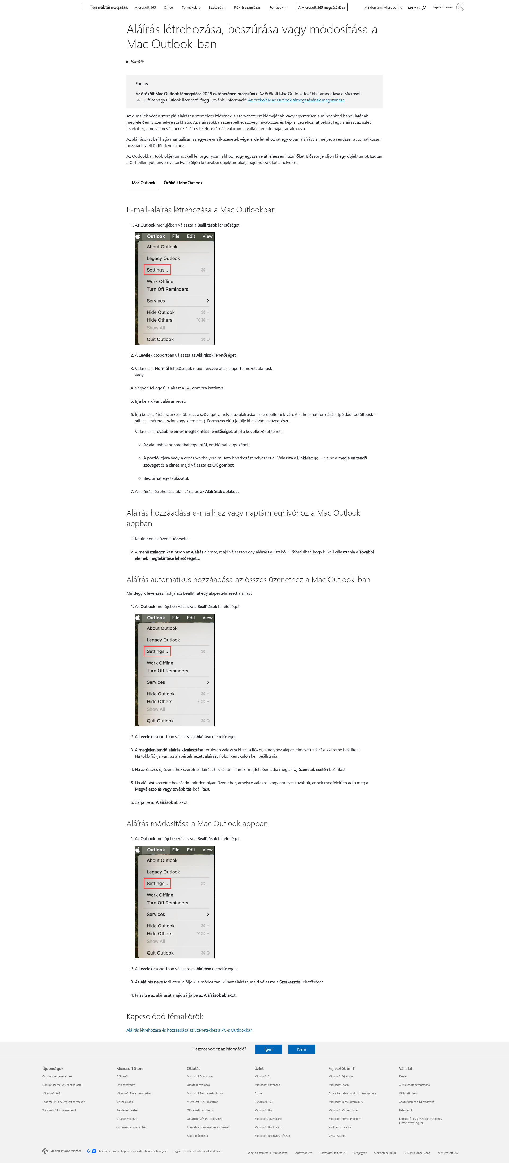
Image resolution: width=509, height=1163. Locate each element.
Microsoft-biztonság (267, 1085)
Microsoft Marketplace (343, 1110)
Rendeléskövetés (127, 1110)
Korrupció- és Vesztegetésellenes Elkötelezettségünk (420, 1121)
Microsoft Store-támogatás (133, 1093)
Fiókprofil (122, 1076)
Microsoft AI (262, 1076)
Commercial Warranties (131, 1127)
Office (168, 7)
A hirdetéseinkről (385, 1153)
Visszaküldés (124, 1102)
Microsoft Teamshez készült (272, 1136)
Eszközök (216, 7)
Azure (258, 1093)
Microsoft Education (200, 1076)
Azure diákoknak (197, 1136)
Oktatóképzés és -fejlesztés (204, 1119)
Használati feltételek (332, 1153)
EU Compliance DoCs (416, 1153)
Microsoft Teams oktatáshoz (205, 1093)
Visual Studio (336, 1136)
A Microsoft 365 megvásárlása (321, 7)
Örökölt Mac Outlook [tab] (183, 182)
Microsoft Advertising (268, 1119)
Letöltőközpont (125, 1085)
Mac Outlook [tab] (143, 182)
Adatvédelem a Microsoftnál (417, 1102)
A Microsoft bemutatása (414, 1085)
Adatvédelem (303, 1153)
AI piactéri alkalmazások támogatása (352, 1093)
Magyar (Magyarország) (65, 1151)
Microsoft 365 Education (202, 1102)
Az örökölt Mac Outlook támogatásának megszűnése (296, 100)
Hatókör (137, 61)
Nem (301, 1049)
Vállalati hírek (408, 1093)
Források (276, 7)
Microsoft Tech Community (345, 1102)
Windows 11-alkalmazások (59, 1110)
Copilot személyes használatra (62, 1085)
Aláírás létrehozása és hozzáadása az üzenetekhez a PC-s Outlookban (189, 1030)
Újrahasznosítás (126, 1119)
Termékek (189, 7)
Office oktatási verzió (200, 1110)
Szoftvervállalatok (339, 1127)
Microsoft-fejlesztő (340, 1076)
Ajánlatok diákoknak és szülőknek (208, 1127)
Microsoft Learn (338, 1085)
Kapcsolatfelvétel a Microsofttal (267, 1153)
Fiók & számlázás (247, 7)
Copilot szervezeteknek (57, 1076)
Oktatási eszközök (198, 1085)
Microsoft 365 (145, 7)
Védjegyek (360, 1153)
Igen (269, 1049)
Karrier (403, 1076)
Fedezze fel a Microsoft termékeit (63, 1102)
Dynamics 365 (263, 1102)
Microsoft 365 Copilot (268, 1127)
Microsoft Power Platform (344, 1119)
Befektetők (406, 1110)
